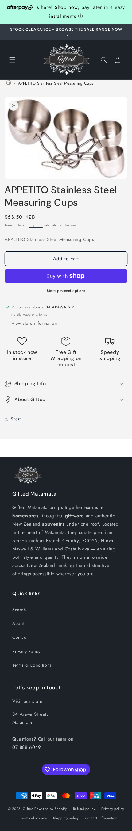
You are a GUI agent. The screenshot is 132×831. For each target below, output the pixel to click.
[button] (12, 60)
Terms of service (34, 817)
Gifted (28, 808)
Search (19, 610)
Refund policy (84, 808)
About (18, 623)
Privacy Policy (26, 651)
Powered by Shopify (50, 808)
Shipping (36, 225)
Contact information (101, 817)
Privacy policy (112, 808)
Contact (19, 637)
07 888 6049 (26, 747)
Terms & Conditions (32, 665)
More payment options (66, 290)
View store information (34, 323)
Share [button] (16, 419)
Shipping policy (66, 817)
